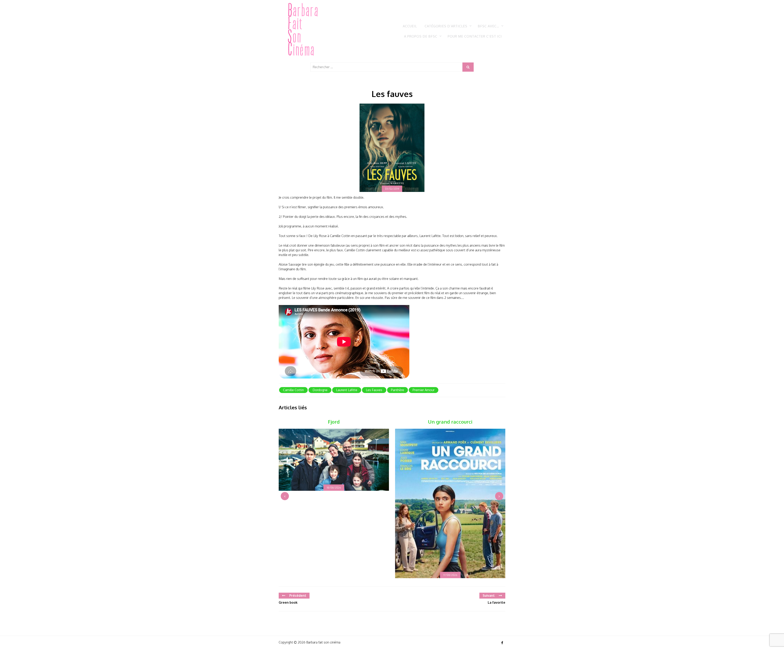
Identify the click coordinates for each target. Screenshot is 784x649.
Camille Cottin (293, 390)
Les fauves (374, 390)
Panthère (397, 390)
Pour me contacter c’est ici (475, 36)
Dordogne (320, 390)
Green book (288, 602)
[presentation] (285, 496)
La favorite (496, 602)
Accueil (410, 26)
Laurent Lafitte (346, 390)
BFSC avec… (488, 26)
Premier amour (423, 390)
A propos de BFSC (420, 36)
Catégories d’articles (446, 26)
